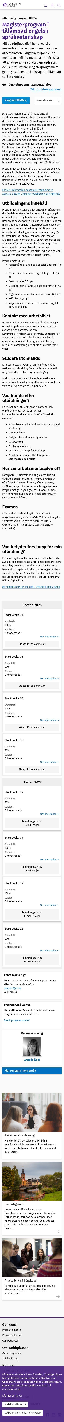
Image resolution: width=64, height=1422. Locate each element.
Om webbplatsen (12, 1353)
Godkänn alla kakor (15, 1404)
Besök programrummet (17, 1020)
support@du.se (12, 988)
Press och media (11, 1329)
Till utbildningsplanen (46, 89)
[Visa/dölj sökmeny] (59, 5)
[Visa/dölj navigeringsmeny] (45, 5)
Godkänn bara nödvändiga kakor (22, 1412)
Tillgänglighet (10, 1358)
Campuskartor (10, 1340)
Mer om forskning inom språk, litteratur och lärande (31, 586)
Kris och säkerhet (12, 1335)
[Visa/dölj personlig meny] (52, 5)
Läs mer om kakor (12, 1395)
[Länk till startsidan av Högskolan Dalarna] (12, 4)
